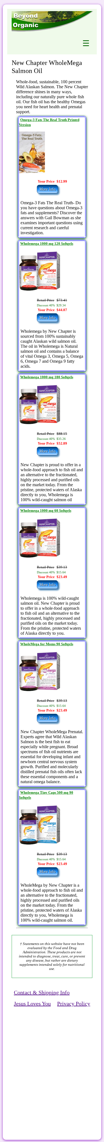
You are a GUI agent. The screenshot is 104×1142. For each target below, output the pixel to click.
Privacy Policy (73, 1003)
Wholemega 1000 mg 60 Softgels (45, 511)
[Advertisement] (52, 1066)
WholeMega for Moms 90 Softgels (46, 644)
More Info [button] (47, 189)
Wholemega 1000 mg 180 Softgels (46, 377)
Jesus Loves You (32, 1003)
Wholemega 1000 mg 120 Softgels (46, 244)
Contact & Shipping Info (42, 992)
